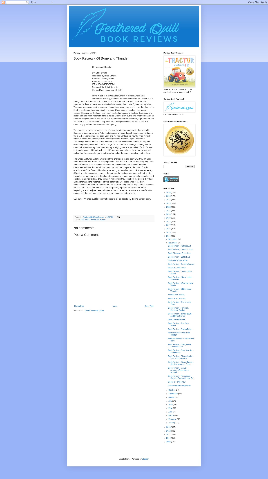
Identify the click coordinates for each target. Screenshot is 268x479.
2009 (168, 442)
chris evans (85, 220)
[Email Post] (118, 217)
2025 (168, 196)
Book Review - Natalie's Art (179, 246)
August (171, 397)
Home (114, 306)
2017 (168, 225)
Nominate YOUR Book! (178, 260)
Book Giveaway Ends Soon (179, 253)
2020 (168, 214)
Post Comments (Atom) (94, 311)
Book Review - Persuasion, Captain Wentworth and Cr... (181, 377)
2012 (168, 431)
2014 (168, 236)
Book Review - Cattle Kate (179, 257)
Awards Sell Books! (176, 295)
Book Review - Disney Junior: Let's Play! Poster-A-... (180, 357)
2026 (168, 193)
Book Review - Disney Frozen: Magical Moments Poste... (181, 363)
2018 (168, 222)
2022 (168, 207)
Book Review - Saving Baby (180, 329)
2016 (168, 229)
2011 (168, 434)
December (173, 239)
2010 (168, 438)
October (172, 390)
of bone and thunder (97, 220)
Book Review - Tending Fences (181, 264)
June (170, 404)
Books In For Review (176, 268)
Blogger (145, 459)
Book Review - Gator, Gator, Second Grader (179, 345)
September (173, 394)
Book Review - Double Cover (180, 250)
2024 (168, 200)
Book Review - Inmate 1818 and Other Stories (179, 315)
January (172, 423)
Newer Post (79, 306)
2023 (168, 203)
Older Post (149, 306)
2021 (168, 211)
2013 (168, 427)
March (171, 415)
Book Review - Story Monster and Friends (180, 351)
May (170, 408)
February (172, 419)
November (173, 243)
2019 (168, 218)
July (170, 401)
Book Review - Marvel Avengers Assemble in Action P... (178, 370)
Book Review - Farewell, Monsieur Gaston (178, 309)
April (170, 412)
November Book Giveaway (179, 385)
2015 (168, 232)
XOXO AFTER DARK (176, 320)
